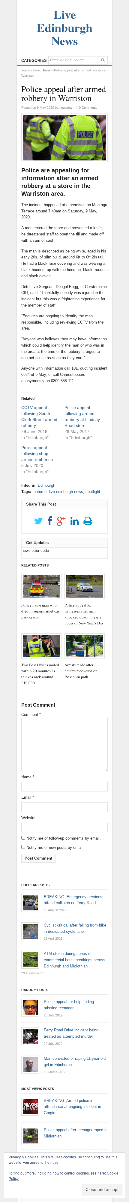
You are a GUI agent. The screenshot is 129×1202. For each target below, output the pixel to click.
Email (27, 797)
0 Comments (88, 107)
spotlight (93, 491)
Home (46, 70)
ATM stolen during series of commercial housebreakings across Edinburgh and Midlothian (74, 959)
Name (27, 777)
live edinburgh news (66, 491)
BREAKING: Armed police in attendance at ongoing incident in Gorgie (72, 1106)
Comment (31, 714)
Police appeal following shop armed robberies (37, 453)
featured (39, 491)
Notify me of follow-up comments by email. (63, 838)
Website (28, 818)
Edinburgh (46, 485)
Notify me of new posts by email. (55, 847)
